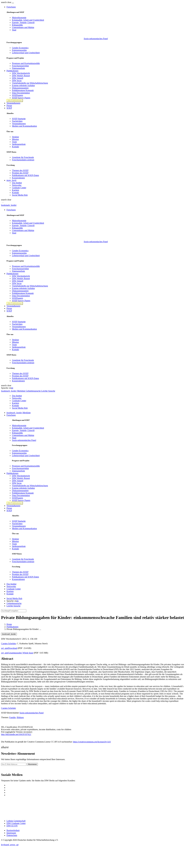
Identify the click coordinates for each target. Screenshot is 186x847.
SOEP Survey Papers (21, 98)
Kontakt (15, 146)
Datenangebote (18, 68)
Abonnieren (32, 764)
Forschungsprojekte (20, 66)
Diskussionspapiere (20, 88)
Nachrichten (17, 121)
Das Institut (17, 183)
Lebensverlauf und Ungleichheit (26, 53)
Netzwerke (16, 185)
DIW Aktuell (17, 78)
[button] (6, 2)
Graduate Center (19, 187)
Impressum (11, 833)
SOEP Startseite (19, 118)
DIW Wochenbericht (21, 73)
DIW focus (17, 80)
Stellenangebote (19, 144)
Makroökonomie (19, 17)
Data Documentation (21, 93)
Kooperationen (18, 178)
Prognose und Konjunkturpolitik (26, 63)
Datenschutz (12, 835)
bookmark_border (8, 205)
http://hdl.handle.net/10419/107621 (16, 734)
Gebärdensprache (14, 603)
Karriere (15, 190)
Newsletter (5, 769)
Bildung (20, 717)
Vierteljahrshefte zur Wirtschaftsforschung (30, 83)
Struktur (15, 137)
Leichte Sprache (13, 606)
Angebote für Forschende (23, 157)
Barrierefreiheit (13, 830)
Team (14, 142)
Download (9, 648)
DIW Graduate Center (16, 823)
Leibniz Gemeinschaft (16, 821)
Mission (15, 139)
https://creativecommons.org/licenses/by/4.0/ (92, 742)
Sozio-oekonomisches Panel (96, 38)
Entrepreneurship (19, 50)
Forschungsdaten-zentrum (23, 160)
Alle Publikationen (15, 100)
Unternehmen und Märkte (23, 27)
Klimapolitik (17, 25)
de (12, 388)
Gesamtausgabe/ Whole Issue (17, 653)
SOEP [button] (9, 108)
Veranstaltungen (13, 103)
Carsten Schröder (8, 643)
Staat (14, 30)
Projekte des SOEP (20, 173)
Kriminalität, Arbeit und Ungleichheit (28, 20)
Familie (12, 717)
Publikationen (12, 627)
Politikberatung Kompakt (23, 90)
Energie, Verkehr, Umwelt (23, 22)
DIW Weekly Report (21, 75)
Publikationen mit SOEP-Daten (25, 175)
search (4, 2)
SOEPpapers (17, 95)
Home (9, 624)
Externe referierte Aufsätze (23, 85)
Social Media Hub (20, 195)
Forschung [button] (11, 7)
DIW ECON (12, 826)
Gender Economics (20, 48)
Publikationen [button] (12, 71)
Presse (9, 105)
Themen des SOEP (20, 170)
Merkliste (19, 412)
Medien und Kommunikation (24, 126)
